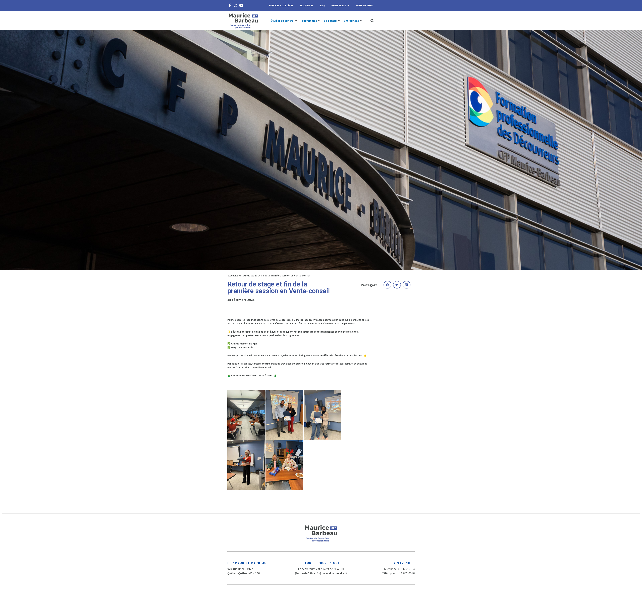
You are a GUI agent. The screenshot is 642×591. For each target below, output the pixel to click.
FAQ (322, 5)
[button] (284, 21)
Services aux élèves (281, 5)
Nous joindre (364, 5)
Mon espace (338, 5)
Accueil (232, 275)
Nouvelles (306, 5)
